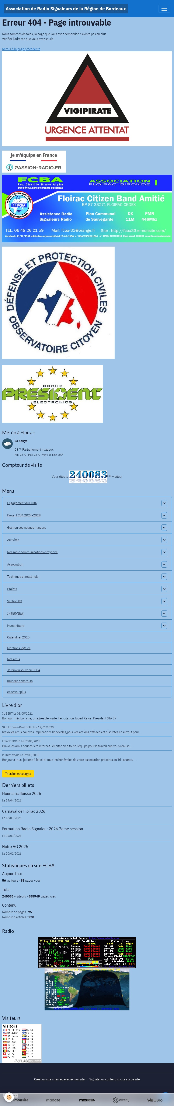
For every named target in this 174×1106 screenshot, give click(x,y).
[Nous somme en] (87, 98)
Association (15, 564)
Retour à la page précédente (21, 49)
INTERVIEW (15, 613)
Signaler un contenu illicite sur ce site (114, 1079)
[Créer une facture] (154, 1100)
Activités (13, 540)
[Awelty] (121, 1100)
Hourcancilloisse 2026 (21, 793)
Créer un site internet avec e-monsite (59, 1079)
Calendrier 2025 (18, 637)
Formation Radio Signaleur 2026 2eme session (42, 828)
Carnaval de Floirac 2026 (23, 811)
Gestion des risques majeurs (26, 527)
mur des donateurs (20, 681)
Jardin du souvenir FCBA (23, 670)
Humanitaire (15, 625)
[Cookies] (9, 1097)
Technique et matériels (22, 576)
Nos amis (13, 659)
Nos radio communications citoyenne (32, 552)
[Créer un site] (19, 1100)
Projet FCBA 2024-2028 (24, 515)
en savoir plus (16, 692)
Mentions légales (19, 648)
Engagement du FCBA (22, 503)
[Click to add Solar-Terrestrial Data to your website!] (87, 952)
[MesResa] (87, 1100)
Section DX (14, 601)
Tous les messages (18, 773)
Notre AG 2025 (15, 846)
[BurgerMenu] (164, 9)
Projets (12, 589)
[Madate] (53, 1100)
